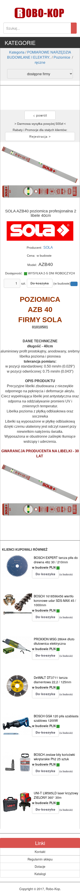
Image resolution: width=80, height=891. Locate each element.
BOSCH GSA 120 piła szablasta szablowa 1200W (56, 718)
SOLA (48, 247)
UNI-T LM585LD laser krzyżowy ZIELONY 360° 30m (56, 795)
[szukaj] (74, 28)
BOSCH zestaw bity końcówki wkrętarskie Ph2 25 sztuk (54, 756)
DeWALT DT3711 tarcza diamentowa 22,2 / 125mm (52, 679)
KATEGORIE (20, 42)
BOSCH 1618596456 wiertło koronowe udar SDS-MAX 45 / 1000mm (55, 600)
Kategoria (16, 52)
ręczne (40, 62)
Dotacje (40, 866)
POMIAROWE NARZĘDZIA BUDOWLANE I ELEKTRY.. (39, 55)
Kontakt (40, 851)
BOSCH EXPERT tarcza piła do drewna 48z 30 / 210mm (56, 559)
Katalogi (40, 874)
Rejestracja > (40, 136)
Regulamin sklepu (40, 859)
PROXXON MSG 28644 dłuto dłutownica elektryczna (54, 641)
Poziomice (62, 57)
